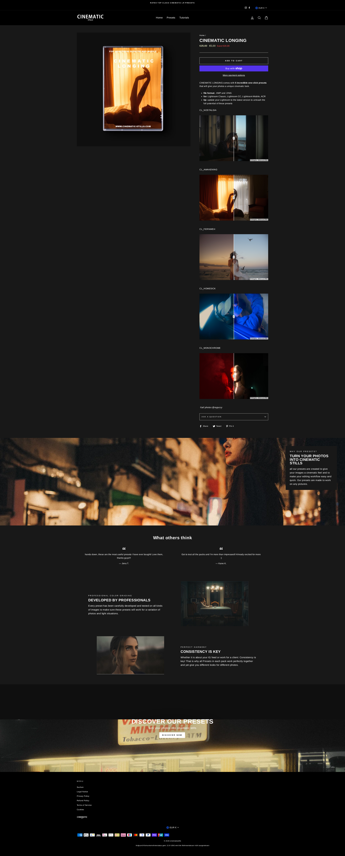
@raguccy (217, 407)
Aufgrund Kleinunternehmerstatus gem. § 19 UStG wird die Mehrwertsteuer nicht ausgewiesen (172, 845)
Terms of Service (84, 805)
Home (159, 17)
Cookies (80, 810)
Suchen (80, 787)
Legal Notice (82, 792)
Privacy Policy (83, 796)
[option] (172, 2)
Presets (171, 17)
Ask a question (212, 417)
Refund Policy (83, 801)
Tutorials (184, 17)
